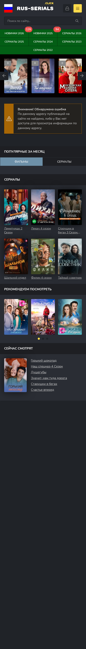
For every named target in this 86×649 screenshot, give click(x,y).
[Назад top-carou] (4, 76)
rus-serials (35, 7)
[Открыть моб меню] (77, 8)
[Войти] (67, 8)
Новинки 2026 (17, 32)
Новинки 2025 (45, 32)
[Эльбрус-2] (43, 317)
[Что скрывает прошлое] (16, 317)
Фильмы (21, 162)
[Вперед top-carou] (82, 76)
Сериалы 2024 (43, 41)
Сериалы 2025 (14, 41)
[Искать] (77, 21)
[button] (39, 339)
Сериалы (64, 162)
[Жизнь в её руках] (70, 317)
